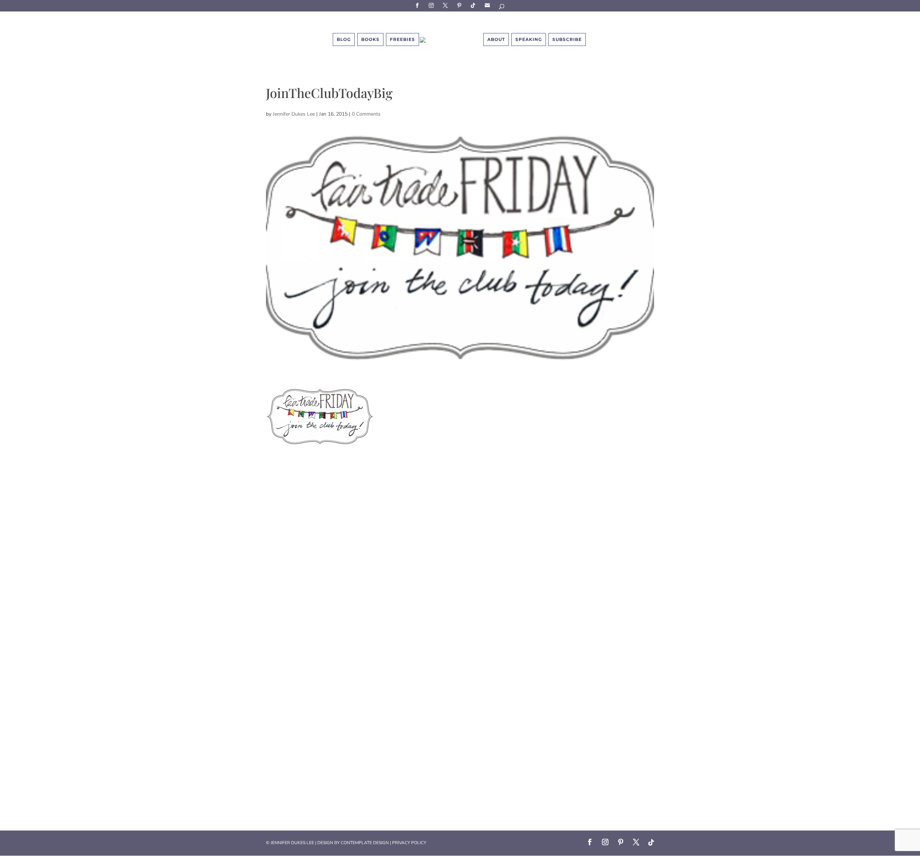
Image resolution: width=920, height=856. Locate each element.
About (496, 39)
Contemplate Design (365, 843)
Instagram (432, 5)
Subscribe (488, 5)
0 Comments (366, 114)
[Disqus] (460, 537)
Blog (344, 39)
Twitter (446, 5)
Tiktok (474, 5)
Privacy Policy (409, 843)
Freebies (402, 39)
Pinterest (460, 5)
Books (370, 39)
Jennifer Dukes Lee (294, 114)
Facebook (418, 5)
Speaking (528, 39)
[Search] (502, 8)
